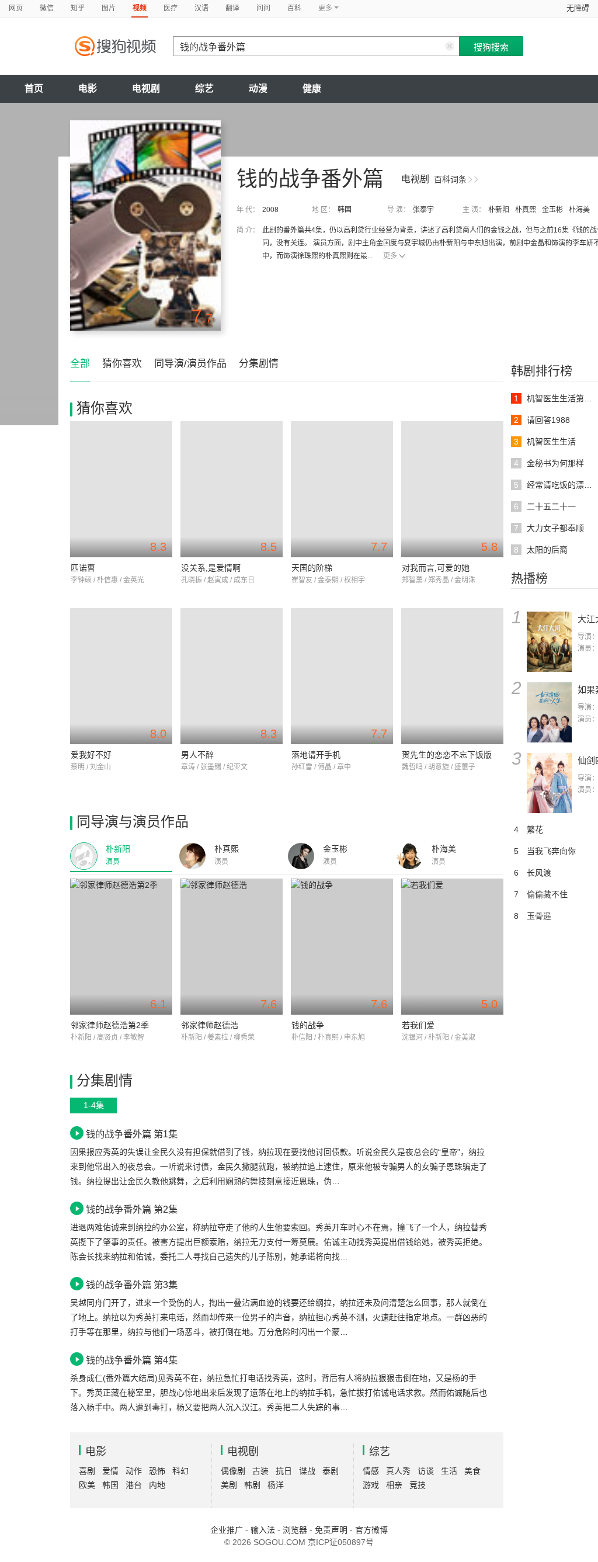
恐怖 (157, 1471)
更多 (390, 256)
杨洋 (275, 1485)
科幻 (180, 1471)
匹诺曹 (83, 567)
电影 (87, 88)
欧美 (87, 1485)
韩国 (345, 210)
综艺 (204, 88)
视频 (140, 8)
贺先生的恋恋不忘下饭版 (447, 754)
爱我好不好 (91, 754)
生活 (449, 1471)
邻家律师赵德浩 (209, 1025)
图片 (109, 8)
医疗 (171, 8)
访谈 (426, 1471)
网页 (16, 8)
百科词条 (450, 179)
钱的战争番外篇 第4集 (132, 1360)
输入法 (263, 1530)
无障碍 (577, 8)
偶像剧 (233, 1471)
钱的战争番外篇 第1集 (132, 1134)
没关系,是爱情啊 (211, 567)
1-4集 (94, 1105)
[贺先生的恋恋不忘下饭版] (452, 676)
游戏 (371, 1485)
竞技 (417, 1485)
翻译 (232, 8)
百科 (294, 8)
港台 (134, 1485)
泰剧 (330, 1471)
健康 (312, 88)
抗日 (284, 1471)
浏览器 (295, 1530)
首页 (34, 88)
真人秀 (398, 1471)
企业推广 (226, 1530)
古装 (260, 1471)
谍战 (307, 1471)
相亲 (394, 1485)
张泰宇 (423, 210)
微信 (47, 8)
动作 (134, 1471)
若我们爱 (418, 1025)
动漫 (258, 88)
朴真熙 (525, 210)
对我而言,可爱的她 (436, 567)
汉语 (201, 8)
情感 (371, 1471)
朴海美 (579, 210)
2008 (270, 210)
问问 (263, 8)
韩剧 (252, 1485)
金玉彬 (552, 210)
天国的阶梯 (311, 567)
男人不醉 (197, 754)
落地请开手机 (315, 754)
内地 (157, 1485)
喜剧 (87, 1471)
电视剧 (146, 88)
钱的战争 (307, 1025)
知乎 (78, 8)
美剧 (229, 1485)
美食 (472, 1471)
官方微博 (371, 1530)
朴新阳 (498, 210)
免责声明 (331, 1530)
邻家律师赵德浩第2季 (110, 1025)
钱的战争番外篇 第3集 (132, 1284)
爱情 (110, 1471)
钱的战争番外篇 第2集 (132, 1209)
